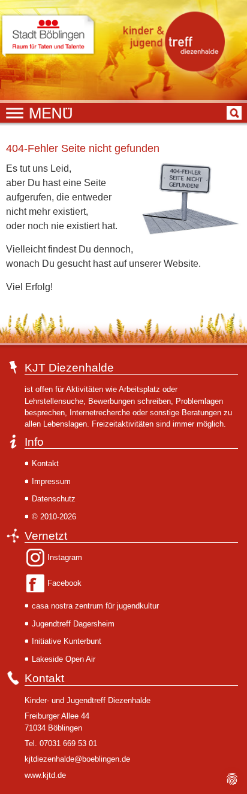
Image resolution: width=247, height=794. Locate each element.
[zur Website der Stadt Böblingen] (48, 36)
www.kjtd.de (45, 775)
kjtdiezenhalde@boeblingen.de (77, 759)
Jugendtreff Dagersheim (73, 623)
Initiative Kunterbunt (66, 641)
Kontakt (45, 463)
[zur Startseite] (177, 41)
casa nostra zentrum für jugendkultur (95, 605)
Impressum (51, 481)
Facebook (64, 583)
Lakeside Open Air (63, 659)
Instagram (64, 557)
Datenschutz (54, 498)
